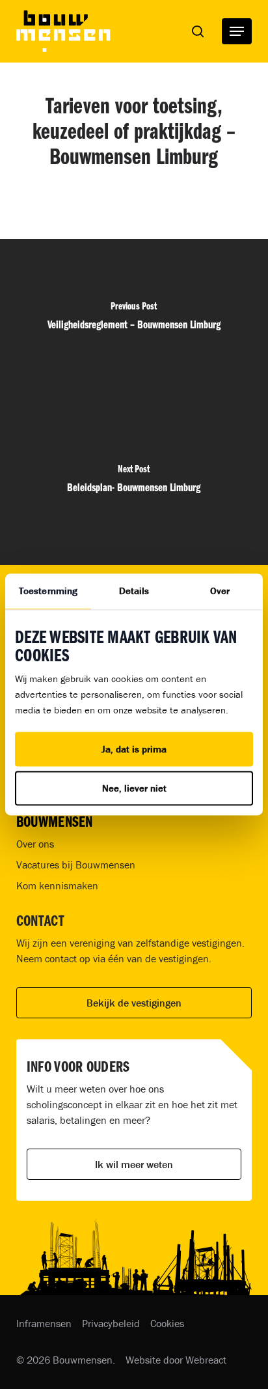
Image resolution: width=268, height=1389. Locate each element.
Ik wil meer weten (134, 1164)
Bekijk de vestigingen (134, 1002)
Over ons (35, 843)
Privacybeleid (111, 1323)
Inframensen (44, 1323)
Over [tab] (220, 590)
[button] (237, 31)
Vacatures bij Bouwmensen (75, 864)
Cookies (167, 1323)
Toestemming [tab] (48, 590)
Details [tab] (134, 590)
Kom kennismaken (57, 885)
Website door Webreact (176, 1359)
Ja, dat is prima (134, 749)
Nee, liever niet (134, 788)
